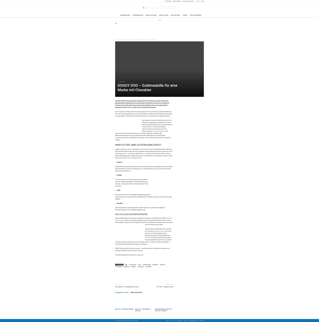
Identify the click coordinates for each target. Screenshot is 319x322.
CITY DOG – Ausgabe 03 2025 (165, 287)
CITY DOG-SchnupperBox (187, 1)
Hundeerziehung (125, 15)
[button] (197, 1)
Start (116, 39)
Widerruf (202, 320)
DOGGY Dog (148, 111)
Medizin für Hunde (151, 15)
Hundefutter (155, 264)
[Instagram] (202, 1)
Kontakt (186, 320)
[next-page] (145, 314)
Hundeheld (162, 264)
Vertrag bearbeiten (193, 320)
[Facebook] (200, 1)
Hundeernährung (137, 15)
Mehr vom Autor (136, 292)
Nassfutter (133, 266)
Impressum (168, 320)
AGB (174, 320)
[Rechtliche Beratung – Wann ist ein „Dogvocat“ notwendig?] (164, 301)
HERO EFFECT (127, 158)
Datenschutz (179, 320)
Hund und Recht (175, 15)
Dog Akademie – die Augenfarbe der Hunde (127, 287)
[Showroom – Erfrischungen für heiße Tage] (144, 301)
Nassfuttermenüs (160, 231)
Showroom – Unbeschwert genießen (124, 309)
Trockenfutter (149, 237)
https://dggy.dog (138, 255)
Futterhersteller (132, 264)
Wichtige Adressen (195, 15)
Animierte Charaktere (159, 131)
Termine (185, 15)
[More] (127, 276)
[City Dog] (159, 8)
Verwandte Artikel (122, 292)
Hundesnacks (127, 266)
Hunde (139, 264)
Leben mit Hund (163, 15)
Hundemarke (119, 266)
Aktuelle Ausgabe (177, 1)
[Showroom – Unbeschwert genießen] (124, 301)
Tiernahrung (140, 266)
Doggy (126, 264)
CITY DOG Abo (168, 1)
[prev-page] (142, 314)
